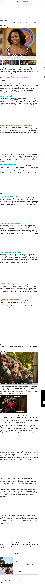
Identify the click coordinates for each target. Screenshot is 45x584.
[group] (7, 62)
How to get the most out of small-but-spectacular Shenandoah (24, 565)
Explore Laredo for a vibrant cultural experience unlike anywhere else (25, 560)
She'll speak (4, 104)
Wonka (31, 451)
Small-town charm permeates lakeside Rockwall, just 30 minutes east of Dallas (25, 570)
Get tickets (3, 582)
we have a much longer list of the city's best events (14, 77)
